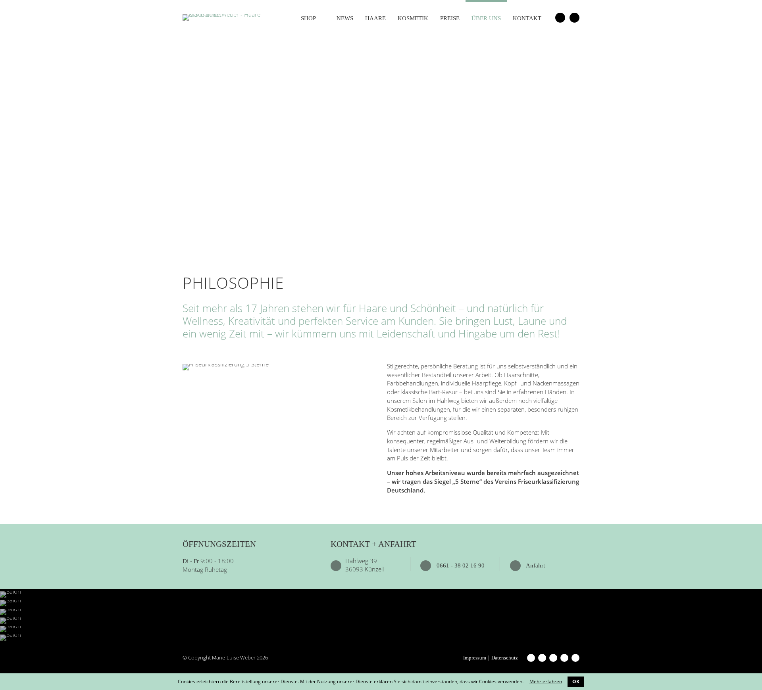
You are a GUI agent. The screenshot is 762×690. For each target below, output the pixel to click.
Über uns (486, 18)
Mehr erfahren (545, 681)
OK (575, 681)
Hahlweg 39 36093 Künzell (364, 565)
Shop (308, 18)
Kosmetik (413, 18)
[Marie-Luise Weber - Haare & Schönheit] (222, 17)
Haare (375, 18)
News (345, 18)
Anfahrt (535, 565)
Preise (450, 18)
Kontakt (527, 18)
